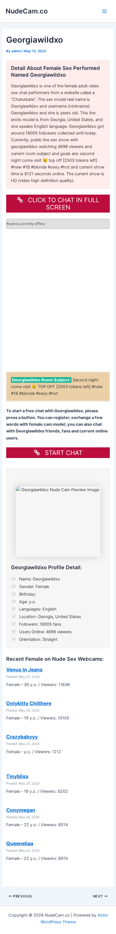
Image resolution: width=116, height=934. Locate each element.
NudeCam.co (27, 11)
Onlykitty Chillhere (28, 703)
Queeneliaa (19, 843)
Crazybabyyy (22, 737)
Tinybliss (17, 776)
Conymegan (20, 810)
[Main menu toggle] (104, 11)
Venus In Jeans (24, 670)
